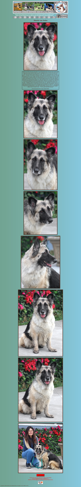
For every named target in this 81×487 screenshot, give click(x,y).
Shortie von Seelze (40, 20)
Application (40, 475)
